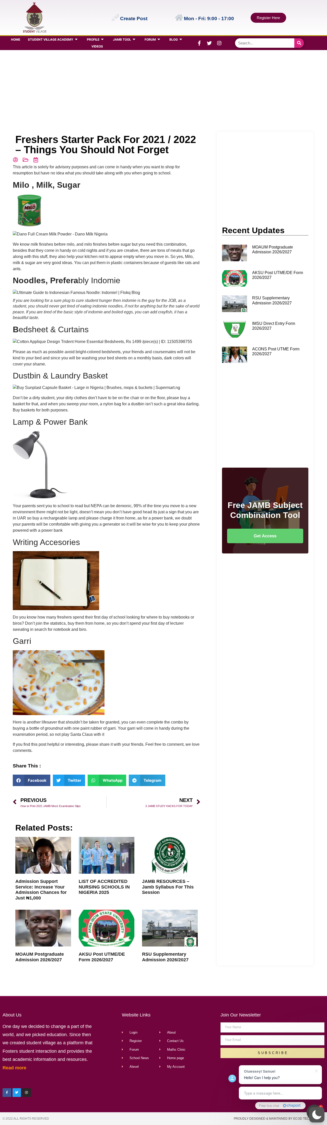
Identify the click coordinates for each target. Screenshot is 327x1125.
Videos (97, 46)
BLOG (173, 39)
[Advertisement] (162, 91)
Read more (14, 1067)
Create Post (133, 18)
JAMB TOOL (122, 39)
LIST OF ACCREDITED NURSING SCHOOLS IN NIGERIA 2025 (104, 887)
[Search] (299, 43)
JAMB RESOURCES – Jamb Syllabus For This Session (168, 887)
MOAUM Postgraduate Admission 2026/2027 (39, 957)
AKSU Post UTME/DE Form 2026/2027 (102, 957)
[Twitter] (209, 43)
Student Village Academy (50, 39)
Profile (93, 39)
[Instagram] (219, 43)
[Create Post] (115, 17)
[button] (316, 1114)
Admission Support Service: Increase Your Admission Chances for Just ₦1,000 (41, 890)
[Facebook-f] (199, 43)
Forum (150, 39)
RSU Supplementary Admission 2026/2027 (165, 957)
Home (15, 39)
